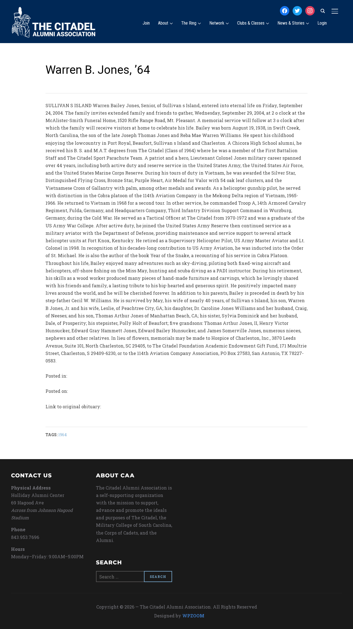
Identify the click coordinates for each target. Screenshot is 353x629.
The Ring (188, 23)
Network (216, 23)
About (163, 23)
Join (146, 23)
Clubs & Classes (250, 23)
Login (322, 23)
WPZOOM (193, 616)
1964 (62, 434)
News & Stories (290, 23)
